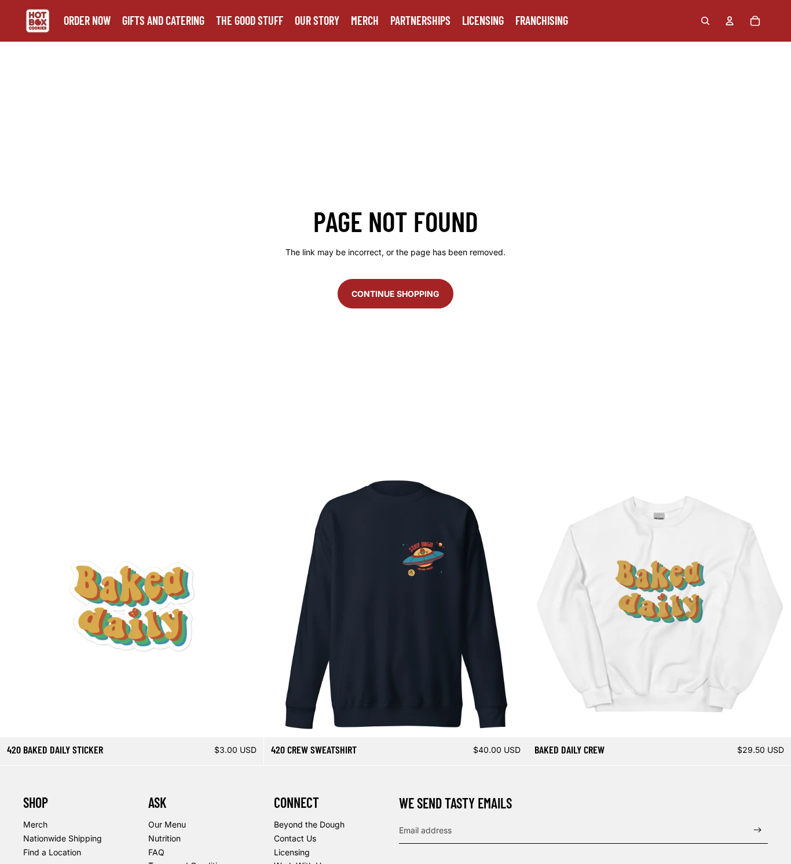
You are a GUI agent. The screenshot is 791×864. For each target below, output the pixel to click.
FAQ (156, 852)
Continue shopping (395, 294)
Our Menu (167, 824)
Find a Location (52, 852)
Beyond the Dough (309, 824)
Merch (35, 824)
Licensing (292, 852)
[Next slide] (246, 605)
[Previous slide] (17, 605)
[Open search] (705, 21)
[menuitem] (87, 21)
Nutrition (164, 838)
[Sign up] (758, 830)
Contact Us (295, 838)
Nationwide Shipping (62, 838)
